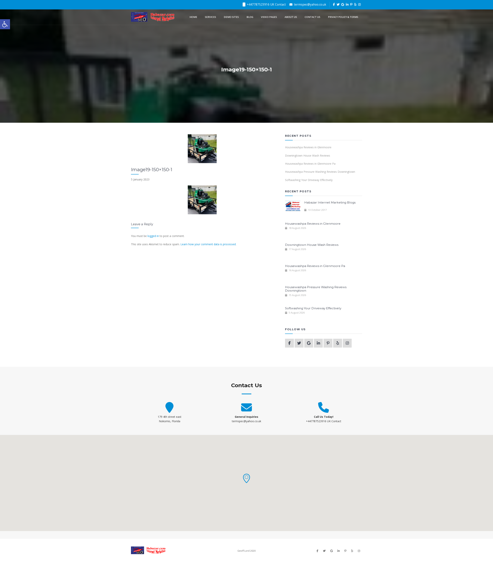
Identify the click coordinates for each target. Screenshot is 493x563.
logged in (153, 236)
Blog (249, 17)
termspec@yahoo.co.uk (309, 5)
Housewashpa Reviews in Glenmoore (308, 147)
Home (193, 17)
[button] (246, 478)
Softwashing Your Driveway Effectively (309, 180)
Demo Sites (231, 17)
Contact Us (312, 17)
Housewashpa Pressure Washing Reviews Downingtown (320, 171)
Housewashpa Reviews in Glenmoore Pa (310, 163)
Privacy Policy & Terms (343, 17)
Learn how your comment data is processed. (208, 244)
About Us (291, 17)
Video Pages (269, 17)
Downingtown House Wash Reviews (307, 155)
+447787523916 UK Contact (266, 5)
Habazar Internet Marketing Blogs (329, 202)
